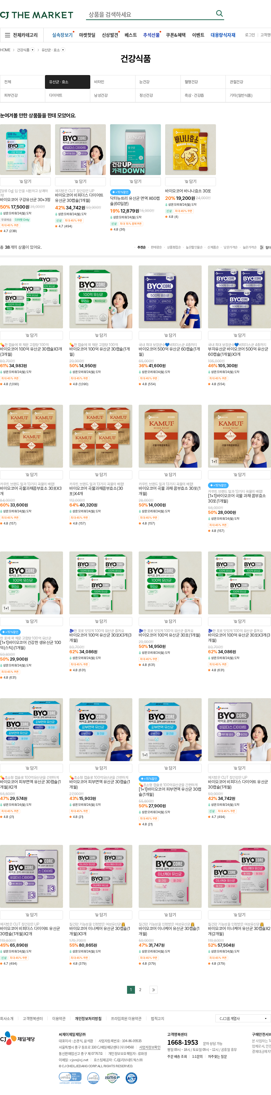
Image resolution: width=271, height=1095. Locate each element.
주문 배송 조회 (177, 1056)
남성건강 (100, 95)
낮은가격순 (231, 247)
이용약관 (58, 1018)
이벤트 (198, 34)
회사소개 (6, 1018)
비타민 (99, 82)
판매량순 (156, 247)
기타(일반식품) (241, 95)
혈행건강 (191, 82)
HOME (5, 50)
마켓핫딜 (87, 34)
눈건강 (144, 82)
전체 (7, 82)
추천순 (141, 247)
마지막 (153, 990)
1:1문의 (197, 1056)
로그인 (250, 34)
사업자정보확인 (150, 1047)
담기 (27, 181)
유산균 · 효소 (59, 82)
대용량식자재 (223, 34)
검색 (219, 13)
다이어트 (55, 95)
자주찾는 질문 (217, 1056)
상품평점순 (174, 247)
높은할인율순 (194, 247)
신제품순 (213, 247)
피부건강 (10, 95)
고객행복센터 (33, 1018)
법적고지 (157, 1018)
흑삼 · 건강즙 (194, 95)
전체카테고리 (25, 34)
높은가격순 (250, 247)
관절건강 (236, 82)
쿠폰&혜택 (176, 34)
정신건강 (146, 95)
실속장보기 (62, 34)
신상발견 (110, 34)
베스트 (131, 34)
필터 (268, 248)
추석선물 (151, 34)
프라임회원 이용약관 (126, 1018)
